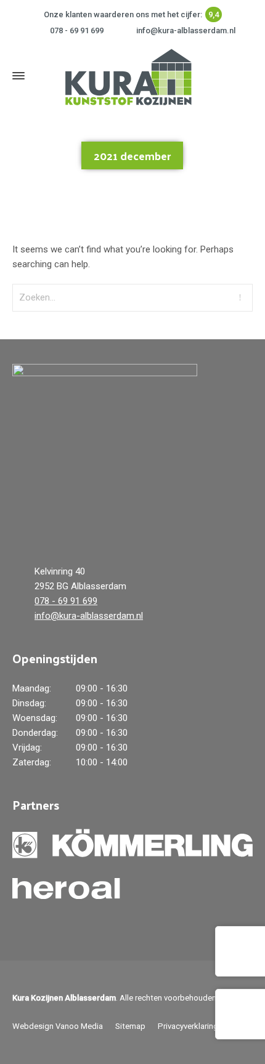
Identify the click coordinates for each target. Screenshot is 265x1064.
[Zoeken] (245, 75)
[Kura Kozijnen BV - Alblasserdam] (126, 75)
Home (101, 196)
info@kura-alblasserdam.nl (185, 30)
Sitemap (130, 1026)
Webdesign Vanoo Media (57, 1026)
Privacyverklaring (188, 1026)
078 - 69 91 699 (77, 30)
